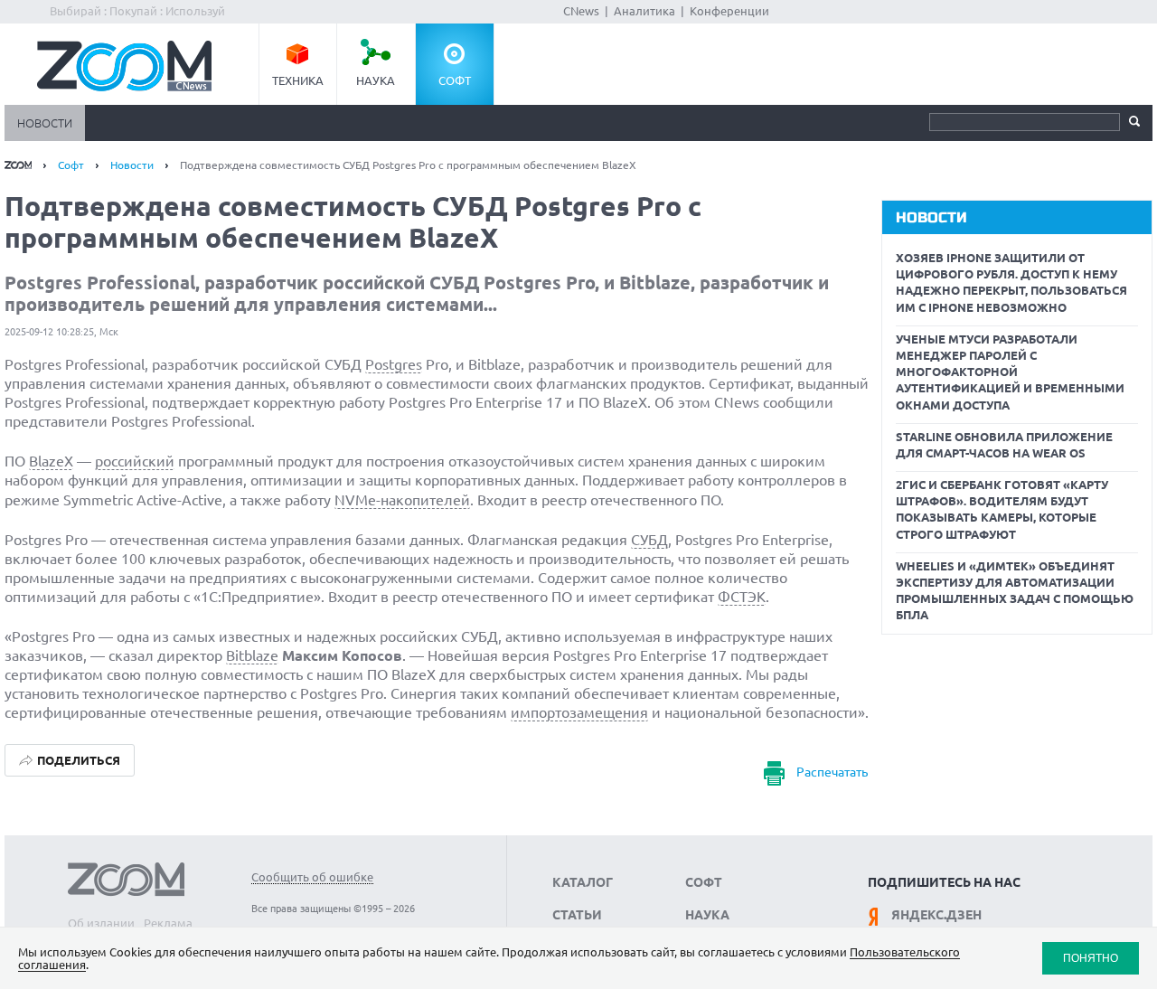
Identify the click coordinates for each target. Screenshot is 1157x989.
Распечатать (832, 772)
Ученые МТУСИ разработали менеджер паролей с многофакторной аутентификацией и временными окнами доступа (1010, 372)
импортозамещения (579, 712)
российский (134, 461)
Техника (298, 80)
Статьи (577, 915)
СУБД (649, 540)
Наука (375, 80)
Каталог (582, 882)
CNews (581, 11)
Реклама (168, 923)
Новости (44, 123)
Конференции (729, 11)
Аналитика (644, 11)
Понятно (1090, 958)
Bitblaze (252, 655)
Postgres (393, 364)
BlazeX (51, 461)
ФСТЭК (742, 597)
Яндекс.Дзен (936, 915)
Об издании (101, 923)
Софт (454, 80)
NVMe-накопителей (402, 500)
